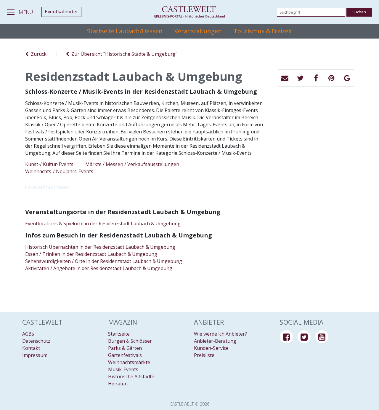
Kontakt (31, 348)
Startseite (119, 334)
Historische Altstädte (131, 376)
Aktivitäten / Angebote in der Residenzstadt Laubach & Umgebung (98, 268)
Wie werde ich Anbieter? (220, 334)
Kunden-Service (211, 348)
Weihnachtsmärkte (129, 362)
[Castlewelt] (189, 12)
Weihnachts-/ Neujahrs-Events (59, 171)
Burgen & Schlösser (130, 341)
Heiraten (118, 383)
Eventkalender (61, 11)
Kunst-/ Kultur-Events (49, 164)
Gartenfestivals (125, 355)
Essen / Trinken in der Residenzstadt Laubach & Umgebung (91, 254)
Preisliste (204, 355)
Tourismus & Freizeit (263, 31)
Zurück (37, 54)
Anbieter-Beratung (215, 341)
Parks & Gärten (125, 348)
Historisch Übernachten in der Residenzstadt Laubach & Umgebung (100, 247)
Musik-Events (123, 369)
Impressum (34, 355)
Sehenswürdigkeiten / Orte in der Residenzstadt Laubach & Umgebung (103, 261)
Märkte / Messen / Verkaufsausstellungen (132, 164)
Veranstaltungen (198, 31)
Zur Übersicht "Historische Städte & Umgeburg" (123, 54)
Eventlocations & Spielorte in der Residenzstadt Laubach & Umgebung (103, 223)
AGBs (28, 334)
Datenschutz (36, 341)
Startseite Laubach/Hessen (125, 31)
